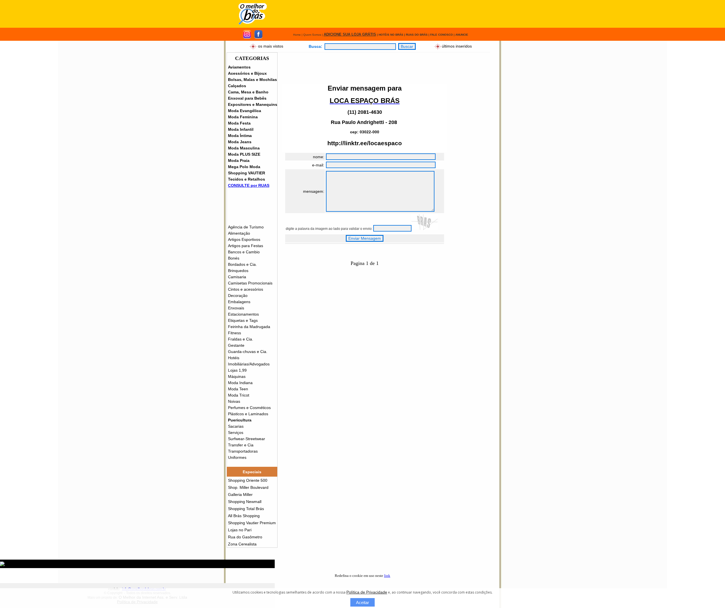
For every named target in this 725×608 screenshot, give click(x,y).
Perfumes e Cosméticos (249, 407)
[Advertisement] (380, 14)
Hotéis (233, 358)
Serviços (235, 432)
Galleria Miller (240, 494)
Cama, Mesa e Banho (248, 92)
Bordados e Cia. (242, 264)
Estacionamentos (243, 314)
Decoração (238, 295)
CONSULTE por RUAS (248, 185)
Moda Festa (239, 123)
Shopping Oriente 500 (247, 480)
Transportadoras (243, 451)
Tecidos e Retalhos (246, 179)
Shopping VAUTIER (246, 173)
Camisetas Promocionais (250, 283)
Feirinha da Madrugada (249, 326)
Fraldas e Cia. (240, 339)
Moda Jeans (239, 142)
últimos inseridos (457, 46)
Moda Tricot (238, 395)
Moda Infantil (240, 129)
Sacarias (236, 426)
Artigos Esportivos (244, 239)
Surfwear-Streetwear (246, 438)
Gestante (236, 345)
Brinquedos (238, 270)
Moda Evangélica (244, 110)
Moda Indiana (240, 382)
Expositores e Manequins (252, 104)
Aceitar (362, 602)
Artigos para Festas (245, 245)
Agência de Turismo (246, 227)
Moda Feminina (243, 117)
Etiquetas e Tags (243, 320)
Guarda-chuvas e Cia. (247, 351)
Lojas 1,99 (237, 370)
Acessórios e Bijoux (247, 73)
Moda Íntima (240, 135)
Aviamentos (239, 67)
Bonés (233, 258)
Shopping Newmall (244, 501)
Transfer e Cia (240, 445)
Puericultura (239, 420)
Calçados (237, 86)
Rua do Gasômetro (245, 537)
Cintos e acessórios (245, 289)
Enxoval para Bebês (247, 98)
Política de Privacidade (366, 592)
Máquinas (237, 376)
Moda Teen (238, 389)
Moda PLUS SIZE (244, 154)
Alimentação (239, 233)
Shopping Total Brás (246, 508)
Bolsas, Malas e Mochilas (252, 79)
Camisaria (237, 277)
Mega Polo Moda (244, 166)
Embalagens (239, 301)
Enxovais (236, 308)
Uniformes (237, 457)
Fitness (234, 333)
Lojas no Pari (239, 530)
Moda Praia (239, 160)
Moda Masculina (244, 148)
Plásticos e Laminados (248, 414)
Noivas (234, 401)
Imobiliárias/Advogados (249, 364)
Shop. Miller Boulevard (248, 487)
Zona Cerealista (242, 544)
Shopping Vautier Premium (252, 523)
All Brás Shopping (244, 515)
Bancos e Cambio (244, 252)
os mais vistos (270, 46)
